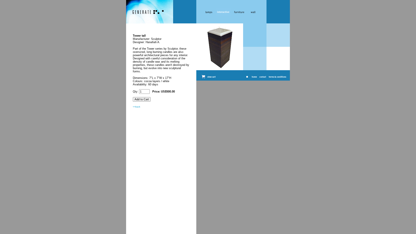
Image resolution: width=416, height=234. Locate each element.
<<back (136, 107)
